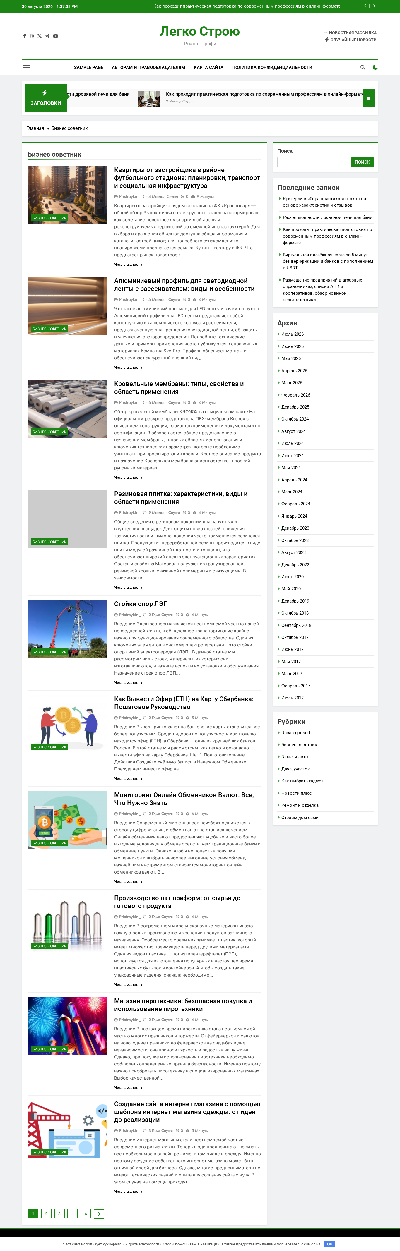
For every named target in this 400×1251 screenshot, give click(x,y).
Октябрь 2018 (295, 613)
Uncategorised (295, 732)
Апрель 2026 (294, 370)
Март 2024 (291, 492)
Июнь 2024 (292, 455)
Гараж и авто (294, 756)
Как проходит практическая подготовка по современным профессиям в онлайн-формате (247, 6)
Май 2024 (291, 467)
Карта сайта (208, 67)
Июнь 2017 (292, 649)
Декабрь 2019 (295, 601)
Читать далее (126, 264)
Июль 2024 (292, 443)
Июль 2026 (292, 334)
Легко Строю (200, 31)
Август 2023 (293, 552)
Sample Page (88, 67)
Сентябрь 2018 (296, 625)
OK (329, 1244)
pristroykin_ (130, 196)
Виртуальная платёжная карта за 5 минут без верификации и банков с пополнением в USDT (328, 261)
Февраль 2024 (295, 504)
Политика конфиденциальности (272, 67)
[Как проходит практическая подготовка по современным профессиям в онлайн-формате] (114, 102)
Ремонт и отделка (300, 805)
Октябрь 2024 (295, 419)
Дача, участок (295, 769)
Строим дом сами (300, 817)
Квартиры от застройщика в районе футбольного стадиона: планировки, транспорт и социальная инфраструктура (187, 177)
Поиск (285, 151)
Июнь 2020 (292, 576)
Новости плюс (296, 793)
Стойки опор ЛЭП (141, 604)
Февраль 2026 (295, 395)
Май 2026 (291, 358)
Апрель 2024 (294, 480)
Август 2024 (293, 431)
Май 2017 (291, 661)
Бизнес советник (49, 218)
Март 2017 (291, 673)
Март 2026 (291, 382)
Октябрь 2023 (295, 540)
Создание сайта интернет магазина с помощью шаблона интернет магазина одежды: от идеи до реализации (187, 1111)
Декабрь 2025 (295, 407)
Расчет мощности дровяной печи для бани (327, 217)
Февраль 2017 (295, 686)
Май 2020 (291, 588)
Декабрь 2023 (295, 528)
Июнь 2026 (292, 346)
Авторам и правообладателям (148, 67)
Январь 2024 (294, 516)
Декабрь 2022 (295, 564)
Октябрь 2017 (295, 637)
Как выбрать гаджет (302, 781)
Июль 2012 (292, 698)
